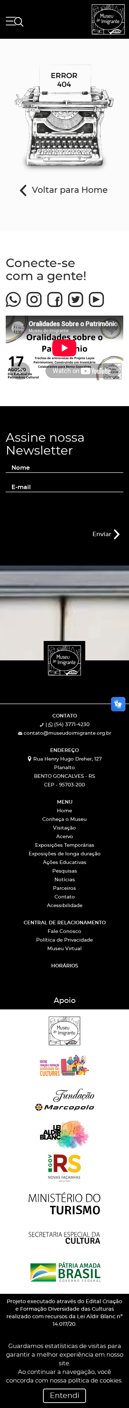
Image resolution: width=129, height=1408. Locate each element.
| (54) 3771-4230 (67, 724)
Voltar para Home (69, 190)
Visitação (64, 828)
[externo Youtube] (96, 296)
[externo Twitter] (75, 296)
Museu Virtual (64, 949)
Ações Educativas (64, 862)
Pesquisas (64, 871)
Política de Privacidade (64, 940)
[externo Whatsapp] (13, 296)
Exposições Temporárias (64, 845)
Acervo (64, 837)
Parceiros (64, 888)
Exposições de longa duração (65, 854)
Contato (64, 897)
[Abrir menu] (15, 22)
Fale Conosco (64, 931)
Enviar (102, 534)
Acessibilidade (64, 905)
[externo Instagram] (34, 296)
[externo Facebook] (54, 296)
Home (64, 811)
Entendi (65, 1395)
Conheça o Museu (64, 819)
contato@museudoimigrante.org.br (66, 733)
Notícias (64, 880)
